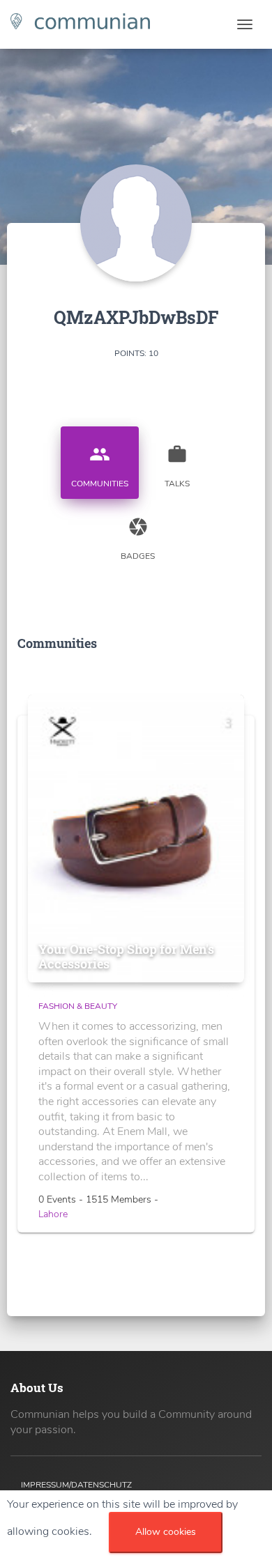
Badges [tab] (138, 539)
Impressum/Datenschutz (76, 1484)
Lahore (53, 1214)
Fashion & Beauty (77, 1006)
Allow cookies (165, 1531)
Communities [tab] (99, 466)
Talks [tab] (177, 466)
